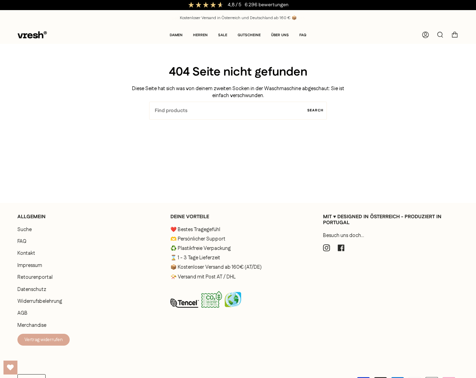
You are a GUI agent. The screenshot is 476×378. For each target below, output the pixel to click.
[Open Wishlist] (10, 368)
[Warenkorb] (454, 35)
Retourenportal (35, 277)
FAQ (21, 241)
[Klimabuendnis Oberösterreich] (233, 309)
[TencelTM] (184, 309)
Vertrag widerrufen (43, 340)
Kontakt (26, 253)
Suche (24, 229)
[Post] (211, 309)
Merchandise (31, 325)
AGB (22, 313)
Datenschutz (31, 289)
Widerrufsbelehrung (39, 301)
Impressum (29, 265)
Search (315, 110)
